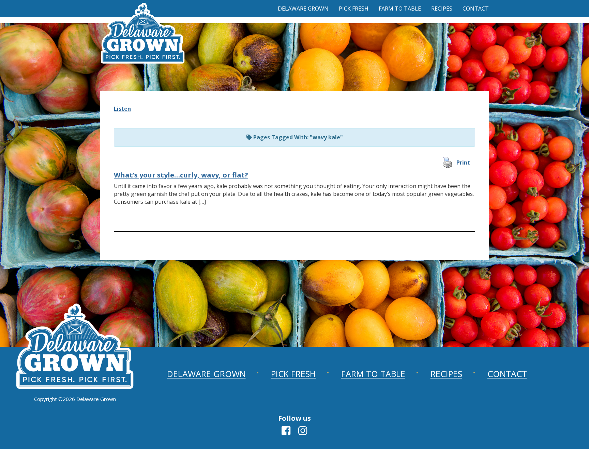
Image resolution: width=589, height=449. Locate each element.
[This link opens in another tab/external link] (286, 432)
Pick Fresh (353, 8)
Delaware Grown (303, 8)
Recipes (441, 8)
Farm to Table (400, 8)
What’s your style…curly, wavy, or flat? (181, 175)
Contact (476, 8)
